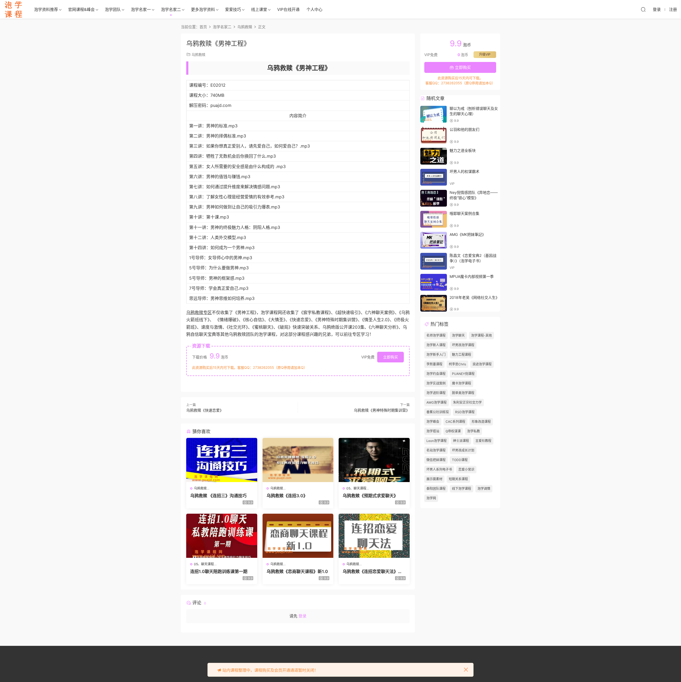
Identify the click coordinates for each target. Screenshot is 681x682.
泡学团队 (113, 9)
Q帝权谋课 (453, 431)
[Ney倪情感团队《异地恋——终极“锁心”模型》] (433, 198)
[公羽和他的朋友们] (433, 135)
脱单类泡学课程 (463, 393)
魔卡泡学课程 (461, 383)
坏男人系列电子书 (439, 469)
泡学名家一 (141, 9)
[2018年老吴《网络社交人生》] (433, 303)
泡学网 (431, 498)
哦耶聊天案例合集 (464, 213)
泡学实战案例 (436, 383)
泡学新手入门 (436, 355)
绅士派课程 (461, 441)
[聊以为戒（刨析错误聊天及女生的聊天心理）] (433, 114)
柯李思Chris (457, 364)
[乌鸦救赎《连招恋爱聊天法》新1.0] (374, 536)
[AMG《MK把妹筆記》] (433, 240)
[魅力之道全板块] (433, 156)
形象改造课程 (481, 422)
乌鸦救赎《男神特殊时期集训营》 (382, 410)
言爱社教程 (483, 441)
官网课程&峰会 (81, 9)
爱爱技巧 (233, 9)
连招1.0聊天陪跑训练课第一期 (218, 571)
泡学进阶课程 (436, 393)
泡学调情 (483, 489)
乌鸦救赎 (198, 54)
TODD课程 (460, 460)
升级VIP (485, 54)
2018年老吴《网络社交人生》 (474, 297)
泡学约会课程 (436, 374)
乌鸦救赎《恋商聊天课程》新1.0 (297, 571)
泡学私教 (473, 431)
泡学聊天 (458, 335)
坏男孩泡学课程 (463, 345)
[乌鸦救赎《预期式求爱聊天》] (374, 460)
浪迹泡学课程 (482, 364)
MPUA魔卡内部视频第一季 (472, 276)
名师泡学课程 (436, 335)
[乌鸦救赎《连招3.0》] (298, 460)
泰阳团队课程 (436, 489)
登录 (302, 615)
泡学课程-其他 (481, 335)
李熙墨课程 (434, 364)
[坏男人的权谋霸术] (433, 177)
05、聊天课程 (356, 488)
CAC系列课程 (455, 422)
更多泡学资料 (203, 9)
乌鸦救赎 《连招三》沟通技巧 (218, 495)
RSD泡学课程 (465, 412)
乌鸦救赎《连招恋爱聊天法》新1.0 (374, 571)
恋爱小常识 (466, 469)
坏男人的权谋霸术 (464, 171)
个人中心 (314, 9)
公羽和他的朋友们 (464, 129)
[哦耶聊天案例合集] (433, 219)
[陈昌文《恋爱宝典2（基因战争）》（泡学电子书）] (433, 261)
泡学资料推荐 (46, 9)
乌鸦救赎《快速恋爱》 (204, 410)
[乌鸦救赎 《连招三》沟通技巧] (221, 460)
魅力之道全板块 (463, 150)
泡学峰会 (432, 422)
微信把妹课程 (436, 460)
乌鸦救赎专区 (199, 312)
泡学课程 (13, 9)
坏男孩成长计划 (463, 450)
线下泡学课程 (461, 489)
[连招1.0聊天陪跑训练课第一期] (221, 536)
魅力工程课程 (461, 355)
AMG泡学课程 (436, 402)
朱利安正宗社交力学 (467, 402)
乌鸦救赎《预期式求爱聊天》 (370, 495)
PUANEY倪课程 (463, 374)
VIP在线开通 (288, 9)
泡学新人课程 (436, 345)
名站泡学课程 (436, 450)
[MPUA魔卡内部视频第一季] (433, 282)
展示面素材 (434, 479)
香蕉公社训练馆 (437, 412)
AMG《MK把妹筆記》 (468, 234)
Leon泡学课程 (436, 441)
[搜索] (643, 9)
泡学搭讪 (432, 431)
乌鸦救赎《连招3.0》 (287, 495)
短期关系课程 (458, 479)
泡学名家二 (171, 9)
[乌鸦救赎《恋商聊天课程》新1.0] (298, 536)
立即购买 (390, 357)
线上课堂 (259, 9)
